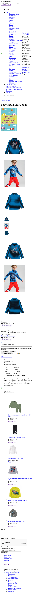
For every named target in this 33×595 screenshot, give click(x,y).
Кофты (11, 29)
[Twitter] (15, 353)
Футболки (12, 50)
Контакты (9, 92)
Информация (8, 558)
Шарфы (11, 83)
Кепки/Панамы (13, 75)
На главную (7, 555)
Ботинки (11, 56)
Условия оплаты (10, 87)
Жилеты (11, 22)
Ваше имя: (4, 547)
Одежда (11, 23)
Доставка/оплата (11, 86)
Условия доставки (13, 578)
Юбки (11, 47)
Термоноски (12, 32)
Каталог (8, 12)
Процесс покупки (16, 89)
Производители (12, 583)
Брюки (11, 20)
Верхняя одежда (14, 14)
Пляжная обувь (13, 62)
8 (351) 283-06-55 (6, 5)
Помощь (6, 560)
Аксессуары (12, 72)
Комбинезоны (13, 15)
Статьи (10, 585)
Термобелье (12, 31)
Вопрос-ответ (12, 589)
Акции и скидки (11, 84)
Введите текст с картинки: (9, 538)
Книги (11, 70)
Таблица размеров (6, 357)
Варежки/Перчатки (15, 73)
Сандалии (12, 59)
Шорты (11, 51)
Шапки (11, 80)
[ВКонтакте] (14, 353)
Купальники (13, 48)
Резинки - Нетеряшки (15, 81)
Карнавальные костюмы (13, 44)
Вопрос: (3, 529)
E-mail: (3, 550)
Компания (7, 557)
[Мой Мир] (19, 353)
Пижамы (11, 39)
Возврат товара (12, 586)
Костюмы (12, 17)
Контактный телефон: (8, 548)
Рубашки (12, 37)
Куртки (11, 18)
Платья (11, 36)
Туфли (11, 65)
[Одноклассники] (17, 353)
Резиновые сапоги (14, 64)
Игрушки (12, 69)
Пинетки (12, 76)
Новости (10, 575)
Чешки (11, 61)
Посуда (11, 78)
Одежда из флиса (14, 28)
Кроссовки (12, 58)
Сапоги (11, 54)
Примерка (9, 91)
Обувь (11, 53)
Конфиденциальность (14, 588)
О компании (11, 574)
